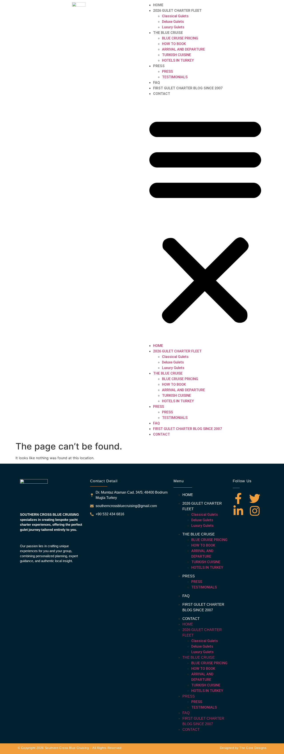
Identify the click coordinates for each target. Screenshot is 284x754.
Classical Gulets (175, 16)
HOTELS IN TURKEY (178, 60)
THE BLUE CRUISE (168, 33)
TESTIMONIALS (174, 77)
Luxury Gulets (173, 27)
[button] (205, 219)
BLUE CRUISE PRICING (180, 38)
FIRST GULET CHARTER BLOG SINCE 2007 (188, 88)
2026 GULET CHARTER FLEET (177, 10)
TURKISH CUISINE (176, 55)
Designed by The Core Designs (243, 748)
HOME (158, 5)
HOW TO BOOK (174, 44)
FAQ (156, 82)
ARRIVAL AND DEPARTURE (183, 49)
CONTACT (161, 94)
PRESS (159, 66)
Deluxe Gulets (173, 22)
